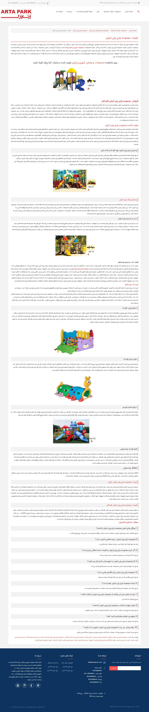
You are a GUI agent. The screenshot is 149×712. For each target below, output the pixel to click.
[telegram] (31, 686)
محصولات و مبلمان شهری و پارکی (88, 62)
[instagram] (24, 686)
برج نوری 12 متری (67, 670)
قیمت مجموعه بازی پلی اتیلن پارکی (122, 482)
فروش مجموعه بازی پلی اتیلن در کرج (100, 637)
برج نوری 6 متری (68, 666)
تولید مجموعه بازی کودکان (43, 640)
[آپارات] (38, 686)
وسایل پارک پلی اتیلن (128, 199)
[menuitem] (127, 11)
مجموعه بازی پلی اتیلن (80, 30)
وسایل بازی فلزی (53, 663)
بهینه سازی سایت (124, 706)
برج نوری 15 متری (52, 670)
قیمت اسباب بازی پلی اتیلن (125, 640)
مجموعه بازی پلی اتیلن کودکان (54, 637)
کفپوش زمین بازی (67, 663)
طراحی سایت (135, 706)
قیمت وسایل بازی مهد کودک (34, 637)
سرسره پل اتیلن (83, 640)
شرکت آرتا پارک (57, 640)
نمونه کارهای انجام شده (84, 11)
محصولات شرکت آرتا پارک (112, 11)
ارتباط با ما (59, 11)
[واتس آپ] (18, 686)
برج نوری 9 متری (53, 666)
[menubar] (92, 11)
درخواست (113, 668)
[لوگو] (16, 14)
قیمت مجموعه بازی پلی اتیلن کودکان (121, 505)
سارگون (112, 706)
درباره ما (69, 11)
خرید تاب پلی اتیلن (131, 284)
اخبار (98, 11)
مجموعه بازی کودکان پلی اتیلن (98, 30)
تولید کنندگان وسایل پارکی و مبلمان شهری (102, 640)
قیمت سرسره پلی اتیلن (70, 640)
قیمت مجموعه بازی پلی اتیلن (122, 637)
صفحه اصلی (129, 11)
